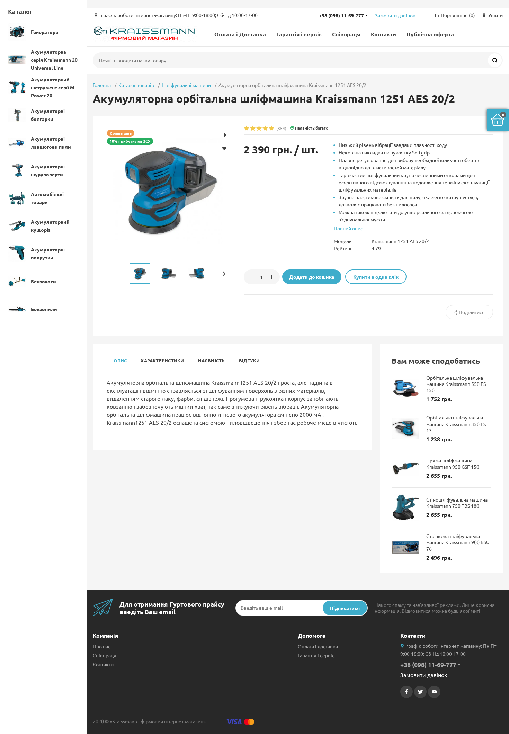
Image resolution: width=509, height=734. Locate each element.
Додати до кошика (311, 277)
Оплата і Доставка (240, 34)
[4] (265, 129)
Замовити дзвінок (395, 15)
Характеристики (162, 360)
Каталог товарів (136, 85)
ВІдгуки (249, 360)
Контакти (383, 34)
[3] (259, 129)
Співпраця (346, 34)
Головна (102, 85)
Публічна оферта (430, 34)
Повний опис (348, 228)
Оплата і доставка (318, 646)
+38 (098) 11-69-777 (341, 15)
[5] (272, 129)
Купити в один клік (376, 277)
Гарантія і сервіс (299, 34)
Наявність (211, 360)
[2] (253, 129)
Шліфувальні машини (186, 85)
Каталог (20, 11)
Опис (120, 360)
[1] (247, 129)
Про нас (101, 646)
